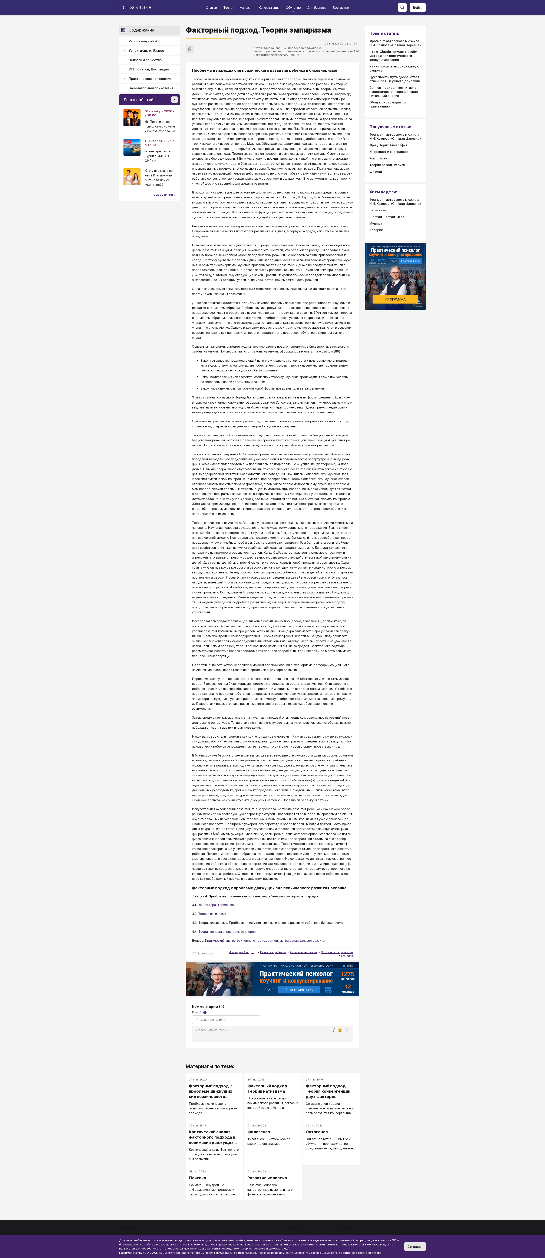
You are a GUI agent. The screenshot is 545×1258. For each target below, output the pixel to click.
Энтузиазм (377, 210)
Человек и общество (145, 60)
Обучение (293, 8)
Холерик (376, 230)
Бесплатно (341, 8)
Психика (347, 955)
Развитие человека (303, 952)
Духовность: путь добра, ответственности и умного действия (395, 79)
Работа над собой (143, 41)
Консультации (269, 8)
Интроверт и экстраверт (388, 152)
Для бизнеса (316, 8)
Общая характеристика (216, 905)
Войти (418, 8)
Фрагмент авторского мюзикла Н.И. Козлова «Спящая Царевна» (395, 43)
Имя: (198, 1012)
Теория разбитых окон (387, 165)
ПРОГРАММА (395, 299)
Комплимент (379, 158)
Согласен (415, 1247)
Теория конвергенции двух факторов (227, 932)
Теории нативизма (212, 914)
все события (164, 194)
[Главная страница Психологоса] (137, 7)
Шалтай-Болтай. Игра (386, 217)
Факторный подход (242, 952)
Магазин (246, 8)
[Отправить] (346, 1030)
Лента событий (138, 99)
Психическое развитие (337, 952)
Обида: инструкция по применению (387, 104)
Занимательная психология (151, 88)
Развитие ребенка (273, 952)
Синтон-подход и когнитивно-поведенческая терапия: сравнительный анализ (394, 92)
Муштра (375, 223)
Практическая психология (150, 79)
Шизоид (375, 171)
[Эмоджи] (340, 1030)
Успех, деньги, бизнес (146, 51)
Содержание (141, 30)
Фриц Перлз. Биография (388, 145)
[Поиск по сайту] (402, 7)
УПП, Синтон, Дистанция (149, 69)
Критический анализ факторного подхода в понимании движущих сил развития (265, 940)
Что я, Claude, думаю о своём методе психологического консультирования (393, 56)
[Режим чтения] (190, 49)
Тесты (228, 8)
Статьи (211, 8)
